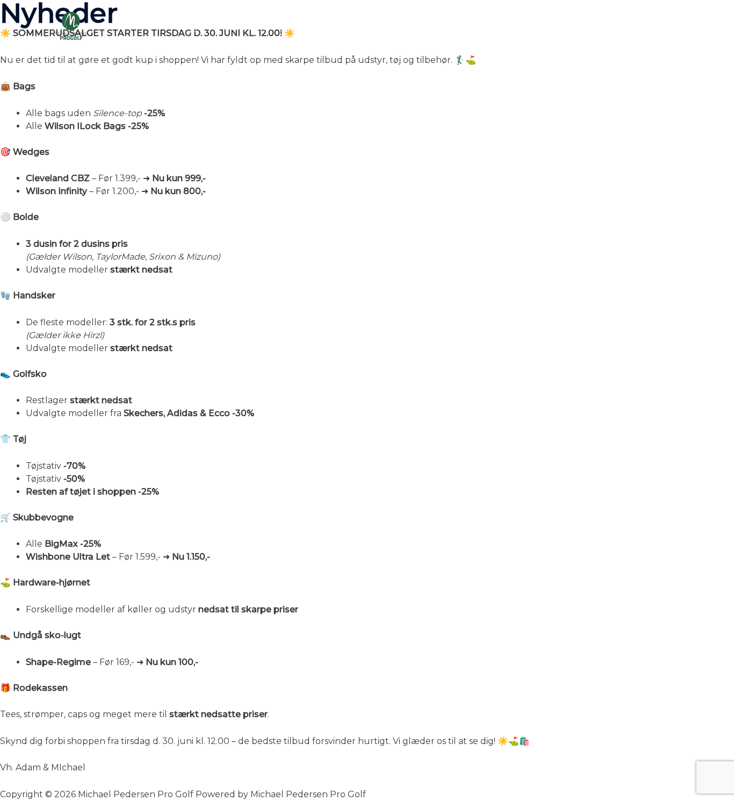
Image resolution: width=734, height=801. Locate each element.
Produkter (381, 27)
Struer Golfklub (503, 27)
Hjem (199, 27)
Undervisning (257, 27)
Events (436, 27)
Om (563, 27)
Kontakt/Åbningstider (634, 27)
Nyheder (322, 27)
